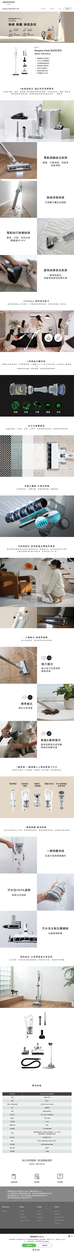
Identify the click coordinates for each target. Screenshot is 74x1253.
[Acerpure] (8, 3)
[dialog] (37, 1243)
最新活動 (22, 1214)
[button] (37, 1250)
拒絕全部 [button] (44, 1245)
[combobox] (69, 1236)
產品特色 (43, 8)
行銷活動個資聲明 (59, 1220)
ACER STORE (23, 1217)
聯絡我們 (39, 1220)
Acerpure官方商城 (24, 1220)
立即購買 (67, 8)
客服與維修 (40, 1217)
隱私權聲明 (57, 1214)
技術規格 (52, 8)
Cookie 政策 (57, 1223)
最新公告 (39, 1211)
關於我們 (4, 1211)
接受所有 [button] (29, 1245)
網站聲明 (56, 1211)
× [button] (72, 1236)
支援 (60, 8)
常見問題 (39, 1214)
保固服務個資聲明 (59, 1217)
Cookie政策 (45, 1241)
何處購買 (22, 1211)
